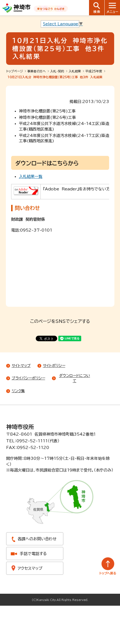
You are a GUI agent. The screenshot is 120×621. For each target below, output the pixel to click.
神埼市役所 (20, 426)
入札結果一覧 (30, 176)
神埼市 (16, 8)
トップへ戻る (108, 566)
